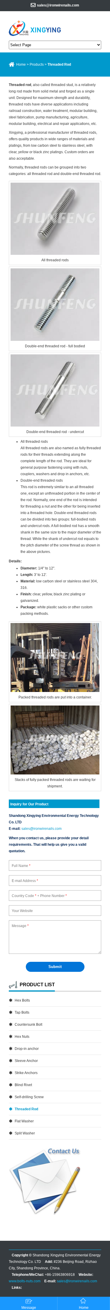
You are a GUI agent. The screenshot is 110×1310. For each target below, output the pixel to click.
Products (37, 64)
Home (21, 64)
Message (28, 1308)
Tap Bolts (22, 1012)
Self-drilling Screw (29, 1097)
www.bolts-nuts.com (24, 1281)
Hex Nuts (22, 1037)
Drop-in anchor (27, 1049)
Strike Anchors (26, 1073)
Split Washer (25, 1133)
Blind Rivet (23, 1085)
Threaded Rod (26, 1109)
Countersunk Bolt (28, 1024)
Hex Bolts (22, 1000)
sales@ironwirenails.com (58, 5)
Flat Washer (24, 1121)
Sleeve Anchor (26, 1061)
